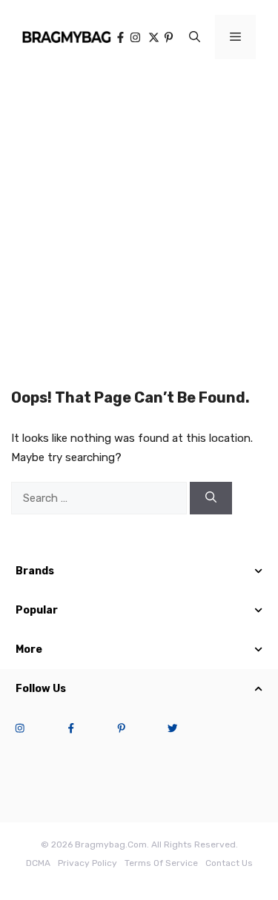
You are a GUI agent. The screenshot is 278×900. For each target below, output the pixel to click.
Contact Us (229, 863)
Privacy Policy (87, 863)
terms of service (161, 863)
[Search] (211, 498)
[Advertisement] (139, 220)
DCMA (38, 863)
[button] (194, 37)
